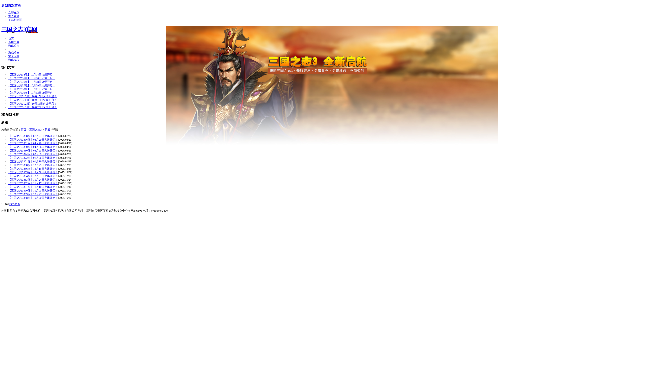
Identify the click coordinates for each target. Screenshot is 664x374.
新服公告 (13, 42)
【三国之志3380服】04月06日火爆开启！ (33, 146)
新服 (47, 129)
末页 (17, 204)
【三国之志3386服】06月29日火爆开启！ (33, 139)
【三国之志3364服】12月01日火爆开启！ (33, 176)
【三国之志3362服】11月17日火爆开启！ (33, 183)
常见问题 (13, 56)
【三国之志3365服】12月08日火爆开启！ (33, 172)
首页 (11, 38)
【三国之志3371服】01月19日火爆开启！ (33, 161)
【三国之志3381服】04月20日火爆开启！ (33, 143)
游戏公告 (13, 45)
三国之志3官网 (19, 29)
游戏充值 (13, 59)
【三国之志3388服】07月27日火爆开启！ (33, 136)
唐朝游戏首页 (11, 5)
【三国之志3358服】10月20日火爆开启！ (33, 197)
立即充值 (13, 12)
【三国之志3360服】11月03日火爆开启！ (33, 190)
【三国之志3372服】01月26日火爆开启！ (33, 157)
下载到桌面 (15, 19)
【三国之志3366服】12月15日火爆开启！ (33, 168)
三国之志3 (35, 129)
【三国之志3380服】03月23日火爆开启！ (33, 150)
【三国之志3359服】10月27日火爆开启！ (33, 194)
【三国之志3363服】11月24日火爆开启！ (33, 179)
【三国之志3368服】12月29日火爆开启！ (33, 165)
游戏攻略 (13, 52)
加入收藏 (13, 16)
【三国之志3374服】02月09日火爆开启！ (33, 154)
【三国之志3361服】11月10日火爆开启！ (33, 186)
